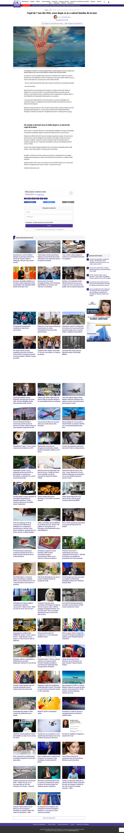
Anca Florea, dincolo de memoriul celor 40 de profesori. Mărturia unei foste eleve (72, 758)
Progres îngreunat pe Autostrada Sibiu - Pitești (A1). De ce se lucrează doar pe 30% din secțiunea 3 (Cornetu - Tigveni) (24, 783)
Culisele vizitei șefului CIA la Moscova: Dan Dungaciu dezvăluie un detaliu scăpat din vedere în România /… (56, 5)
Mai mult (71, 3)
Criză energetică (46, 1)
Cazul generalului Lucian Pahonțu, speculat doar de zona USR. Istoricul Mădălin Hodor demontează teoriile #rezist (23, 400)
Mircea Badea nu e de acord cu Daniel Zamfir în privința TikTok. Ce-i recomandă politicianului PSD (73, 424)
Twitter (50, 202)
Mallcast (63, 3)
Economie (54, 1)
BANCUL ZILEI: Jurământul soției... (47, 712)
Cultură (99, 1)
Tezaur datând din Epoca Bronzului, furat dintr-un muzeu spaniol (49, 498)
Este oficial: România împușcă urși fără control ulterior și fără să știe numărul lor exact (72, 605)
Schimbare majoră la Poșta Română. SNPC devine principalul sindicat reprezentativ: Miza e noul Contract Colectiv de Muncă (47, 554)
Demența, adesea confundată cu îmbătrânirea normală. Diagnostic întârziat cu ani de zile (24, 661)
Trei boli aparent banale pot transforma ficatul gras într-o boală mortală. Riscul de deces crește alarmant (23, 553)
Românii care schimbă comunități (79, 1)
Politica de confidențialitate (39, 824)
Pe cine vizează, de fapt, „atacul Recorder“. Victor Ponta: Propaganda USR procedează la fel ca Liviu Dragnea (100, 276)
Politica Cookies (51, 824)
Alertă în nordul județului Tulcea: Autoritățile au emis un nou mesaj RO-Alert (24, 736)
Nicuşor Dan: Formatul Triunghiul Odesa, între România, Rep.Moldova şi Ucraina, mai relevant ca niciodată (49, 284)
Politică (32, 1)
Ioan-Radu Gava (66, 17)
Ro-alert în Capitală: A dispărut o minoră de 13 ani (73, 735)
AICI (37, 168)
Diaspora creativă (64, 1)
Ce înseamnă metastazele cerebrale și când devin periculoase (21, 328)
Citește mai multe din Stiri (49, 818)
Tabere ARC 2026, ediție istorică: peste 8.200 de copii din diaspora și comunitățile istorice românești (49, 399)
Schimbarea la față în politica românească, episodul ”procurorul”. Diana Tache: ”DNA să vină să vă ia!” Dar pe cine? (24, 606)
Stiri (50, 10)
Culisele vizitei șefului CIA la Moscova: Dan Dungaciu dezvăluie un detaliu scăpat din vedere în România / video (23, 809)
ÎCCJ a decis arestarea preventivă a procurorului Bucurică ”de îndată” (73, 524)
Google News (40, 194)
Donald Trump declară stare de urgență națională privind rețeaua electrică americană (23, 687)
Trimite (49, 225)
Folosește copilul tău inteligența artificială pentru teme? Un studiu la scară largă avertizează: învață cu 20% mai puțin (49, 688)
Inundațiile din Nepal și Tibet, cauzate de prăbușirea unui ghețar (23, 713)
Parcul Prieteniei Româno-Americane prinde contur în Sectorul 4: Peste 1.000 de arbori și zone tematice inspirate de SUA (24, 424)
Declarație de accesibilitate (83, 824)
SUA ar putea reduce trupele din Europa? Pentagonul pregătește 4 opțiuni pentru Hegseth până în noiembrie (73, 635)
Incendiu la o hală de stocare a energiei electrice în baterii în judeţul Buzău (72, 713)
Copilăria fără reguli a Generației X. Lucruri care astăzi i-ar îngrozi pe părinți (49, 352)
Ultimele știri (25, 1)
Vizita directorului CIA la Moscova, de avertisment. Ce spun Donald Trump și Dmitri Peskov (72, 662)
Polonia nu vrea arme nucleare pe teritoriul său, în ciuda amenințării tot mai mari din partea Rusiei (49, 329)
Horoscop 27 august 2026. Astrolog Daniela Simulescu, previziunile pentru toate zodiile (100, 269)
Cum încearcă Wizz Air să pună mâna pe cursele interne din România (48, 423)
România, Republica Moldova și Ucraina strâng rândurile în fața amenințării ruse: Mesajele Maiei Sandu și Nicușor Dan (24, 284)
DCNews (17, 4)
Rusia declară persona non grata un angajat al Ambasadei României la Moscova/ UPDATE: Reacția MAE (73, 579)
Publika (69, 111)
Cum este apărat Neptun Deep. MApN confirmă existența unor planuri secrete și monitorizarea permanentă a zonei (73, 400)
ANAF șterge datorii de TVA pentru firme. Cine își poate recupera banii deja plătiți (71, 498)
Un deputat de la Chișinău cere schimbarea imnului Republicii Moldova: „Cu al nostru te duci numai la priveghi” (48, 809)
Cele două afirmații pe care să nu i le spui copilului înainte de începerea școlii (49, 579)
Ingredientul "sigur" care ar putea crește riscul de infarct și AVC (24, 447)
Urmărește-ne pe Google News (75, 23)
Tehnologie (56, 3)
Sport (50, 3)
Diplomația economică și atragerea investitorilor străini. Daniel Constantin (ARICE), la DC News (49, 449)
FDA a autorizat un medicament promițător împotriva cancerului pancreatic (24, 758)
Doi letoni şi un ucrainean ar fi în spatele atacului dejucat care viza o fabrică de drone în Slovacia (49, 736)
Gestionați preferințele (63, 824)
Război (38, 1)
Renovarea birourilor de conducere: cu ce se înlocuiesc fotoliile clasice (48, 635)
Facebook (31, 202)
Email (69, 202)
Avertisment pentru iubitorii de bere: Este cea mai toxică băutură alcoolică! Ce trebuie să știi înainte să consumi (100, 283)
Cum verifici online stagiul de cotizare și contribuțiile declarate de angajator (73, 257)
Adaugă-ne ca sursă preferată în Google (53, 23)
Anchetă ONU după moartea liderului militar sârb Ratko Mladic (71, 352)
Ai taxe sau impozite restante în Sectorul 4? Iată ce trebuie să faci (73, 447)
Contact (72, 824)
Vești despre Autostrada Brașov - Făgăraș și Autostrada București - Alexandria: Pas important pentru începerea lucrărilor (49, 257)
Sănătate (92, 1)
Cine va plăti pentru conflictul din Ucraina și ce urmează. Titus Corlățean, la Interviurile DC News (49, 759)
